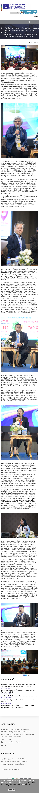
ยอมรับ (12, 790)
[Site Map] (5, 746)
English (35, 16)
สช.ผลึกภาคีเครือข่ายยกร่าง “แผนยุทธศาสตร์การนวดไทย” (19, 696)
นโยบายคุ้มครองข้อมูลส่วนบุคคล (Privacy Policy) (18, 783)
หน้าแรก (3, 33)
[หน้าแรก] (16, 6)
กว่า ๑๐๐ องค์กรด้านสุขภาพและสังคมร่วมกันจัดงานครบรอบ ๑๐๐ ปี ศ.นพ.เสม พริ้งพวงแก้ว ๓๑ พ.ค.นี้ (18, 685)
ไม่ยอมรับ (4, 790)
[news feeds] (2, 746)
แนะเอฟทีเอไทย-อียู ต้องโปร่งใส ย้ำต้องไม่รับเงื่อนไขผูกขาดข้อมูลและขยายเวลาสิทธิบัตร (17, 706)
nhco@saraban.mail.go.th (12, 742)
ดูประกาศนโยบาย (19, 764)
